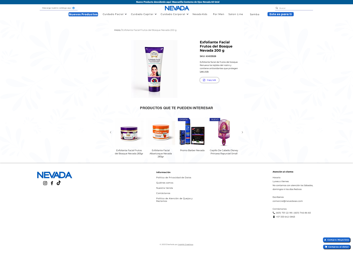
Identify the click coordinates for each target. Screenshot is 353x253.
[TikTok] (58, 183)
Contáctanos (163, 193)
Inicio (117, 30)
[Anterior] (110, 132)
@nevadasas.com (293, 201)
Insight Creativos (185, 244)
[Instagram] (45, 183)
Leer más (204, 71)
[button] (59, 8)
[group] (176, 138)
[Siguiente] (242, 132)
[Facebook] (52, 183)
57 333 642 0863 (286, 216)
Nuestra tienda (164, 188)
